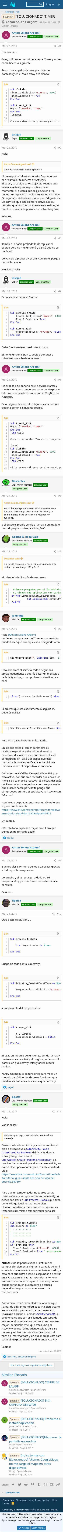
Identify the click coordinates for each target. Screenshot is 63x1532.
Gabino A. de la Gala (25, 536)
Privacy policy (42, 1500)
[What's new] (58, 4)
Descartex (18, 481)
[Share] (54, 46)
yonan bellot (15, 1426)
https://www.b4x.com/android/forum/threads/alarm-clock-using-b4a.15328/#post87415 (31, 811)
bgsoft (16, 1097)
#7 (59, 551)
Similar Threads (10, 25)
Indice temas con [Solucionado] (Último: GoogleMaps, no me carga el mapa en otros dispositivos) (34, 1461)
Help (54, 1500)
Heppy (12, 1471)
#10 (59, 913)
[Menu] (5, 4)
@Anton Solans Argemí (22, 634)
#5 (59, 379)
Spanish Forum (38, 1389)
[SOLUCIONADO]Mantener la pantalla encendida (35, 1439)
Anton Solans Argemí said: (17, 164)
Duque (12, 1444)
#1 (59, 46)
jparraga (17, 615)
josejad (16, 134)
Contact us (8, 1500)
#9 (59, 860)
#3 (59, 238)
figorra (16, 900)
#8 (59, 628)
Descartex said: (12, 558)
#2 (59, 147)
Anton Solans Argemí (21, 22)
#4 (59, 291)
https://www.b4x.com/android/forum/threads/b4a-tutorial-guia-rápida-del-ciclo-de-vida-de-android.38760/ (31, 1177)
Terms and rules (24, 1500)
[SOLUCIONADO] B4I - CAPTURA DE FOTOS (30, 1402)
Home (5, 1503)
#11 (59, 1111)
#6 (59, 495)
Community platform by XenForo (30, 1509)
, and (21, 1356)
